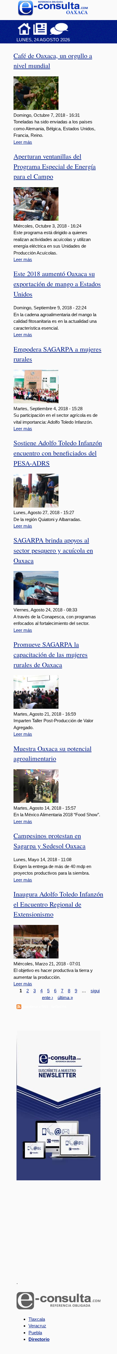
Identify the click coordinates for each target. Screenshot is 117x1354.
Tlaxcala (36, 1319)
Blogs (71, 29)
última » (65, 997)
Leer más (23, 142)
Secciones (40, 29)
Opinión (59, 29)
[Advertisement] (61, 1226)
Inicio (24, 29)
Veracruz (37, 1325)
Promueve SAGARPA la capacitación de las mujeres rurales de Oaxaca (51, 654)
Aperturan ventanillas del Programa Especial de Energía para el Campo (55, 166)
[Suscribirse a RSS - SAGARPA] (18, 1007)
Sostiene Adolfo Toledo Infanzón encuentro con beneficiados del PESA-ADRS (58, 452)
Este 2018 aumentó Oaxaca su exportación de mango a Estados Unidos (57, 283)
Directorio (39, 1339)
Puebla (35, 1332)
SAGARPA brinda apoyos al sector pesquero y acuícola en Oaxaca (53, 550)
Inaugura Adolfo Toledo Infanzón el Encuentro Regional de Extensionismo (58, 904)
